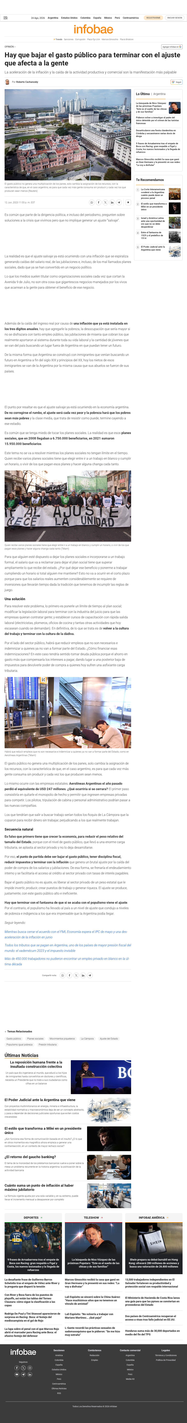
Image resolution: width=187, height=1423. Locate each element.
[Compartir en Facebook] (98, 202)
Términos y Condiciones (166, 1355)
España (97, 17)
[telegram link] (23, 1374)
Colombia (85, 17)
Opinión (9, 46)
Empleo (94, 1360)
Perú (117, 17)
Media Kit (130, 1379)
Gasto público (14, 1038)
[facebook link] (16, 1368)
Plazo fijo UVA (93, 39)
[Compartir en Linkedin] (112, 202)
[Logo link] (94, 28)
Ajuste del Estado (109, 1038)
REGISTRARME (153, 18)
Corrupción (80, 39)
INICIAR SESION (174, 18)
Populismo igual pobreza (20, 1044)
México (108, 17)
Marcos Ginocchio (110, 39)
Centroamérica (131, 17)
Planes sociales (35, 1038)
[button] (5, 17)
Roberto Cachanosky (27, 82)
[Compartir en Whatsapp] (92, 202)
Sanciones (68, 39)
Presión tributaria (48, 1044)
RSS (59, 1393)
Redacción (94, 1355)
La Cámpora (87, 1038)
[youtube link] (16, 1374)
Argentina (53, 17)
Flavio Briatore (126, 39)
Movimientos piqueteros (62, 1038)
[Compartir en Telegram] (119, 202)
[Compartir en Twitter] (105, 202)
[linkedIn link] (29, 1374)
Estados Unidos (69, 17)
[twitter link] (23, 1368)
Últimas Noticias (59, 1388)
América (59, 1355)
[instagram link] (29, 1368)
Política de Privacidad (166, 1360)
